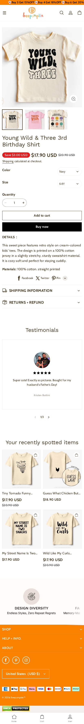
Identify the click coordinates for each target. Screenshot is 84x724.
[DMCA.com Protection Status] (16, 710)
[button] (4, 13)
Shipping (8, 161)
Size (5, 182)
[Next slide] (48, 417)
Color (6, 170)
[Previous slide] (35, 417)
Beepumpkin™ (18, 697)
